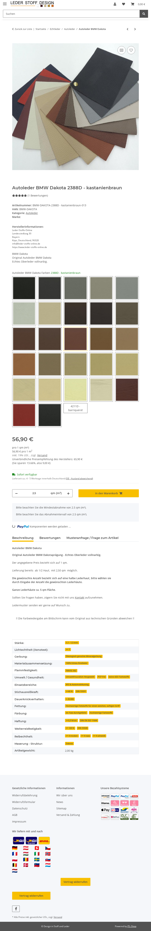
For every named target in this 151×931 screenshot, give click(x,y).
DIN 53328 (82, 728)
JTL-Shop (131, 926)
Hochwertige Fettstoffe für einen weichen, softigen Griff (93, 706)
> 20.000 (70, 699)
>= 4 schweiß (99, 736)
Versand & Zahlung (68, 815)
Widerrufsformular (23, 802)
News (59, 802)
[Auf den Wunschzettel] (131, 50)
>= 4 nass (85, 736)
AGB (14, 815)
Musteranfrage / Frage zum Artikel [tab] (92, 538)
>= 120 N (70, 728)
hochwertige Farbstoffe (101, 712)
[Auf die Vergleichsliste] (121, 50)
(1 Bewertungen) (38, 195)
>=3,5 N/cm (71, 720)
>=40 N (69, 691)
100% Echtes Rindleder (76, 663)
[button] (115, 4)
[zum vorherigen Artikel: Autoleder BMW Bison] (127, 29)
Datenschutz (20, 808)
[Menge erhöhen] (68, 493)
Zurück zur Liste (23, 29)
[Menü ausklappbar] (5, 2)
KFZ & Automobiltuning (77, 684)
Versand (42, 455)
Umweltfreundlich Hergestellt (80, 676)
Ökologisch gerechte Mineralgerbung (83, 656)
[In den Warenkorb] (15, 41)
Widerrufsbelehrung (24, 795)
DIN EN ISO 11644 (88, 720)
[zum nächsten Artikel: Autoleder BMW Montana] (135, 29)
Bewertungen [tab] (50, 538)
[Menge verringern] (16, 493)
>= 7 (68, 649)
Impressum (19, 821)
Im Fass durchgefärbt (76, 712)
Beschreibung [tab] (23, 538)
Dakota (69, 743)
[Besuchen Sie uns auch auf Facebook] (16, 909)
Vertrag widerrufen (75, 882)
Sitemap (61, 808)
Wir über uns (64, 795)
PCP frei (102, 676)
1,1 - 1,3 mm (72, 642)
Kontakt (79, 597)
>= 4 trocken (72, 736)
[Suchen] (144, 14)
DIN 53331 (81, 691)
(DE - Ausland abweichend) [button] (79, 478)
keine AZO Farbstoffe (119, 676)
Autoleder (32, 213)
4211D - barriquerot (77, 408)
